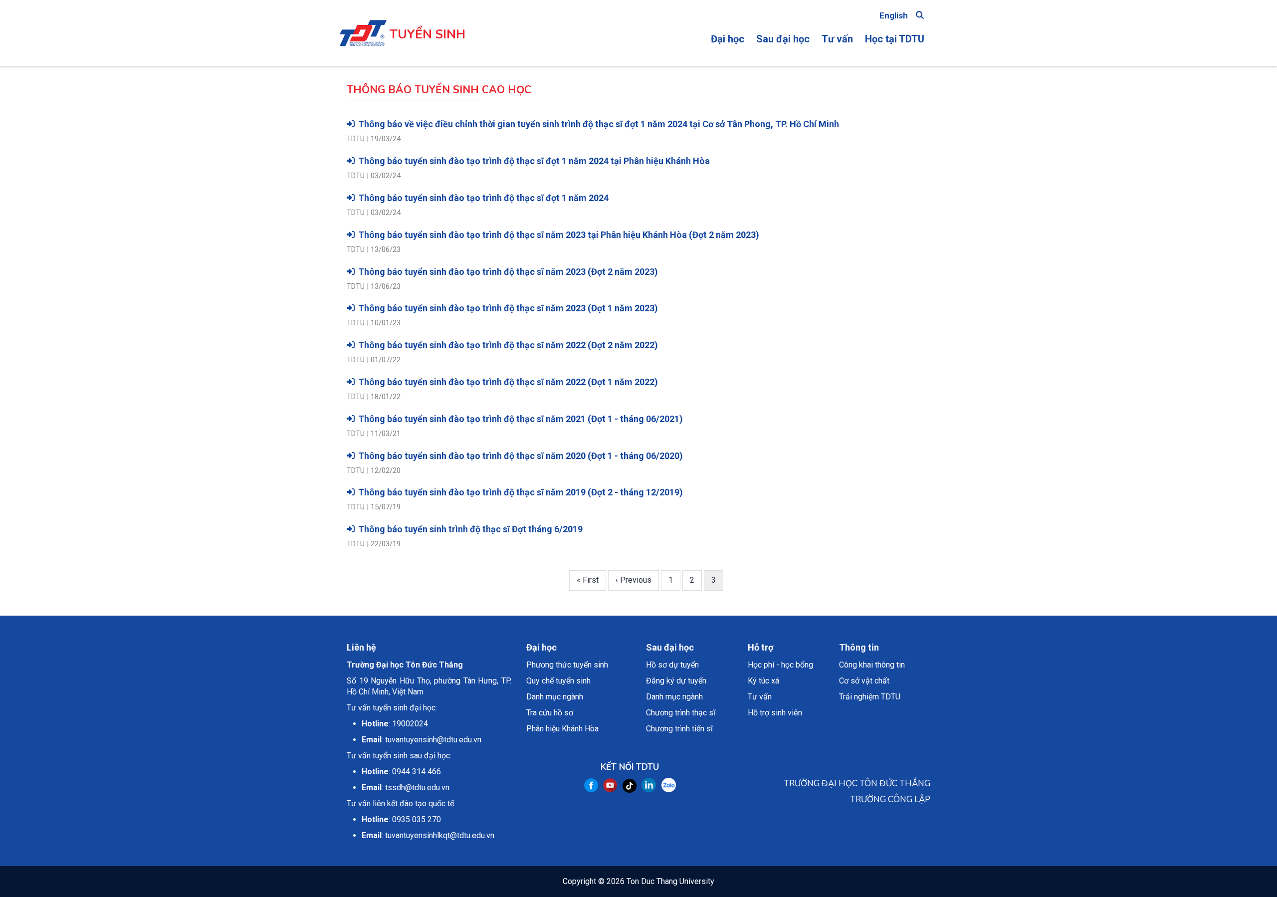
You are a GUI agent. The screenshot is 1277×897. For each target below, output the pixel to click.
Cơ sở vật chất (864, 680)
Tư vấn (837, 39)
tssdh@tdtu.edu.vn (417, 787)
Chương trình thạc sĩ (680, 712)
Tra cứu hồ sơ (549, 712)
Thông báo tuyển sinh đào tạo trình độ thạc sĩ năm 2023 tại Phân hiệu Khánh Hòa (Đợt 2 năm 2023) (558, 234)
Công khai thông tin (872, 665)
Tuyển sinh (427, 34)
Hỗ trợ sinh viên (775, 712)
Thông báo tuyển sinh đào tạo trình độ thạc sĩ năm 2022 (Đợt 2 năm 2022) (508, 345)
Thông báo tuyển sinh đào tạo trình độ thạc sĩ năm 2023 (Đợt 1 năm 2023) (508, 308)
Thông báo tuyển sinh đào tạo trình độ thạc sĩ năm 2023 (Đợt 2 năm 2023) (508, 271)
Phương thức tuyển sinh (567, 665)
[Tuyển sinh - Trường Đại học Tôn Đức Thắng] (363, 24)
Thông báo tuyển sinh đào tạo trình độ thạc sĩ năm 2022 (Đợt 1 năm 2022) (508, 382)
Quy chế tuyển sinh (558, 680)
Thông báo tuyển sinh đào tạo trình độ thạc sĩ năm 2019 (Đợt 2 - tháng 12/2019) (520, 492)
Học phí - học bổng (780, 665)
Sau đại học (783, 39)
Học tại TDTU (894, 39)
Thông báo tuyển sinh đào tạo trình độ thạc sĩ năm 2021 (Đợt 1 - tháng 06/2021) (520, 419)
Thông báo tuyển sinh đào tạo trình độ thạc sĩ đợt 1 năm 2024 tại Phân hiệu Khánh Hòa (534, 161)
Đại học (727, 39)
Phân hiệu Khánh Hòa (562, 728)
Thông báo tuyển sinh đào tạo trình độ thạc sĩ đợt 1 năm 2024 (483, 198)
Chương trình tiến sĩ (679, 728)
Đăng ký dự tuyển (676, 680)
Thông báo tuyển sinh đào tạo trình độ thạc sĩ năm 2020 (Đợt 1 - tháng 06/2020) (520, 455)
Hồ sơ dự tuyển (672, 665)
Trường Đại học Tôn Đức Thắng (405, 665)
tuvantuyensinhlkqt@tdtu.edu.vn (439, 835)
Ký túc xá (763, 680)
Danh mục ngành (554, 696)
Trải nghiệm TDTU (869, 696)
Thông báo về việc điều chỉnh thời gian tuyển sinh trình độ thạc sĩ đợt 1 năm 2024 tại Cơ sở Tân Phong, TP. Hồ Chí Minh (598, 124)
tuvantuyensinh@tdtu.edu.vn (433, 739)
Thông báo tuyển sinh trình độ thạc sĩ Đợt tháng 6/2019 (470, 529)
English (893, 15)
